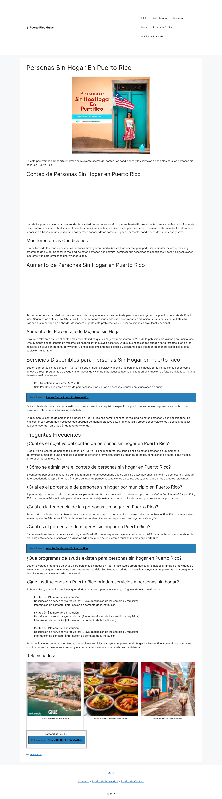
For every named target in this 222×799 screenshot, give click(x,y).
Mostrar (64, 734)
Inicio (144, 18)
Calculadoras (160, 18)
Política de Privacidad (152, 36)
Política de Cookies (163, 27)
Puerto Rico (36, 754)
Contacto (178, 18)
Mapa (144, 27)
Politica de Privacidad (105, 781)
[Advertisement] (96, 27)
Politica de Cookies (132, 781)
